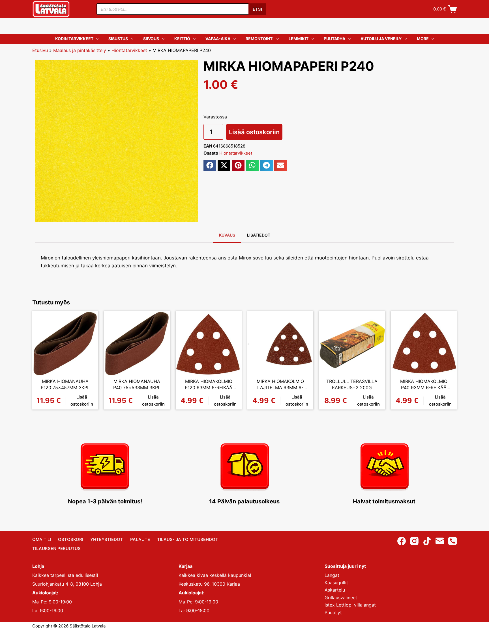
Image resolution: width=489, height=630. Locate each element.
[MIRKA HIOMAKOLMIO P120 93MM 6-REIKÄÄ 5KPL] (209, 344)
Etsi (257, 9)
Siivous (151, 38)
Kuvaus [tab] (227, 235)
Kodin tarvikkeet (74, 38)
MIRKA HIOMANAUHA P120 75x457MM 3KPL (65, 384)
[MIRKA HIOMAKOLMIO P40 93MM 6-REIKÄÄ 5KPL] (424, 344)
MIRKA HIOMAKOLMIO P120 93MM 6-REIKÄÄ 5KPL (208, 384)
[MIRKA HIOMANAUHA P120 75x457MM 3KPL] (65, 344)
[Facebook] (401, 541)
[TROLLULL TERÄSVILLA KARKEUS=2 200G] (352, 344)
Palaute (140, 539)
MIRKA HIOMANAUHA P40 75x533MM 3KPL (136, 384)
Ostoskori (70, 539)
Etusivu (40, 50)
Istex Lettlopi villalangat (350, 605)
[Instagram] (414, 541)
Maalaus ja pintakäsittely (79, 50)
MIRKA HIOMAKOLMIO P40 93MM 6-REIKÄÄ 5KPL (423, 384)
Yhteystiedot (106, 539)
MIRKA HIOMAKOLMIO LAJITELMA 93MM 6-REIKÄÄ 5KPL (280, 384)
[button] (209, 165)
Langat (332, 575)
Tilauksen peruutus (56, 548)
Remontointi (260, 38)
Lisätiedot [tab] (258, 235)
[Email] (440, 541)
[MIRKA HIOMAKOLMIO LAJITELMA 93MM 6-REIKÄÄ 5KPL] (280, 344)
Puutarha (334, 38)
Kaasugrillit (336, 582)
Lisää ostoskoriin (254, 132)
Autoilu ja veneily (381, 38)
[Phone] (452, 541)
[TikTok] (427, 541)
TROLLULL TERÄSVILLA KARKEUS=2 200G (352, 384)
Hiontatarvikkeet (129, 50)
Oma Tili (41, 539)
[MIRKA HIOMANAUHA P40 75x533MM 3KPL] (137, 344)
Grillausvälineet (341, 597)
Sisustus (118, 38)
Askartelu (335, 590)
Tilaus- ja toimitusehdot (187, 539)
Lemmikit (298, 38)
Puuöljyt (333, 612)
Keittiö (182, 38)
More (423, 38)
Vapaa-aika (217, 38)
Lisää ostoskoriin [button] (81, 400)
